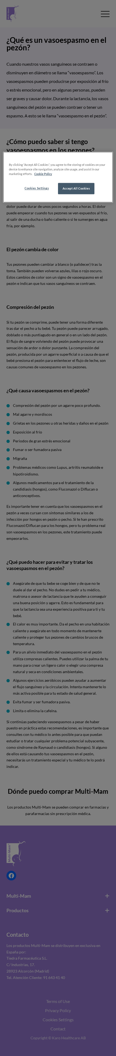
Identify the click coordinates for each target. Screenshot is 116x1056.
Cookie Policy (43, 174)
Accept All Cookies (76, 188)
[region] (58, 177)
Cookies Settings (37, 188)
